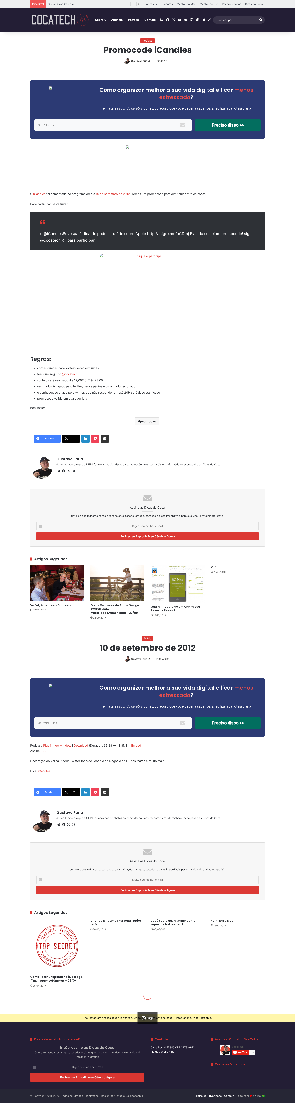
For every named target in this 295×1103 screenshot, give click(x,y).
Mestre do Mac (186, 4)
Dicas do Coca (254, 4)
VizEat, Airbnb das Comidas (50, 605)
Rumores (167, 4)
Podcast (150, 4)
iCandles (39, 194)
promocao (148, 421)
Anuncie (117, 19)
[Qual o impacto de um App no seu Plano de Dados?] (178, 584)
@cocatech (70, 374)
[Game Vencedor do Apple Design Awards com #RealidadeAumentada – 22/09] (117, 583)
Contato (150, 19)
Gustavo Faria (139, 60)
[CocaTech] (60, 20)
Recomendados (231, 4)
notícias (147, 40)
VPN (214, 567)
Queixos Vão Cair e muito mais (67, 4)
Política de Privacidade (208, 1095)
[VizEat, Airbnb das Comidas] (57, 583)
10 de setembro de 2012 (113, 194)
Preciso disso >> (228, 125)
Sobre (99, 19)
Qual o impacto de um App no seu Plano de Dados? (175, 608)
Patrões (133, 19)
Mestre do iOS (209, 4)
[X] (68, 471)
